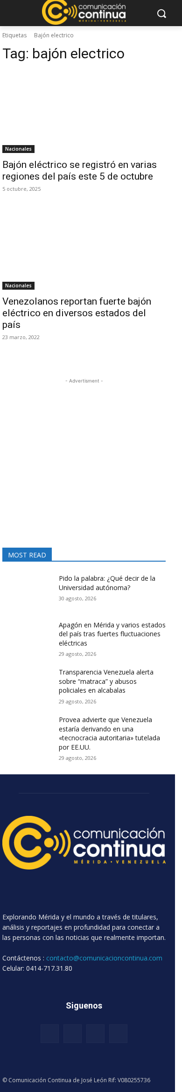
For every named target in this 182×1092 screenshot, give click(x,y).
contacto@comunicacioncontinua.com (104, 957)
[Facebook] (50, 1033)
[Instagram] (72, 1033)
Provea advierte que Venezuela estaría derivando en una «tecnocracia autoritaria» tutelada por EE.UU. (109, 733)
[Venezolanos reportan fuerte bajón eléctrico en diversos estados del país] (84, 249)
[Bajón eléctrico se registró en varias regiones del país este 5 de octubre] (84, 112)
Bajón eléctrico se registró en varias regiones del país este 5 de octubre (79, 170)
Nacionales (18, 149)
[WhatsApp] (118, 1033)
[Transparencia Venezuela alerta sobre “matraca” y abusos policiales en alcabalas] (26, 685)
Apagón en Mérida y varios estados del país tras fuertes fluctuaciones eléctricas (112, 633)
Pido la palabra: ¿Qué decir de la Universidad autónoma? (107, 583)
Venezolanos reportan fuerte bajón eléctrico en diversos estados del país (76, 313)
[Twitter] (95, 1033)
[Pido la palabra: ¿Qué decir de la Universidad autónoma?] (26, 591)
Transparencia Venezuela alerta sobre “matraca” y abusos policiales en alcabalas (106, 681)
